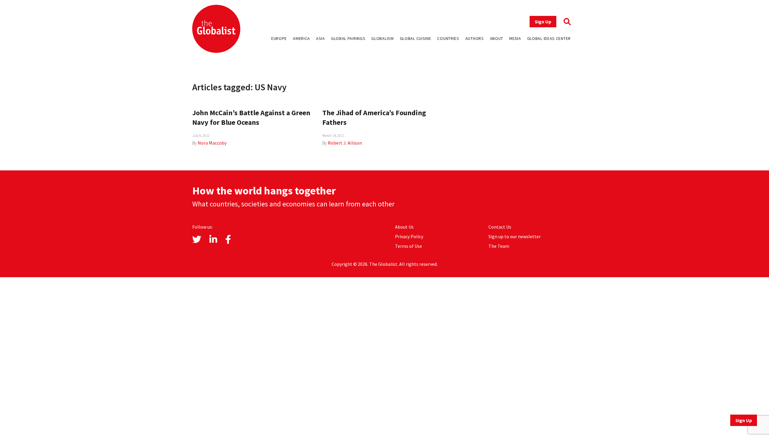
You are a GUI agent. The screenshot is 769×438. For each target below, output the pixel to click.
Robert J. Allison (345, 143)
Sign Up (543, 22)
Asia (320, 38)
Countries (448, 38)
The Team (498, 246)
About (496, 38)
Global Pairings (348, 38)
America (301, 38)
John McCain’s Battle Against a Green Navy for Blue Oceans (251, 117)
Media (515, 38)
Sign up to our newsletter (514, 236)
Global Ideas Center (549, 38)
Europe (279, 38)
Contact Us (499, 227)
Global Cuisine (415, 38)
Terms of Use (408, 246)
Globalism (382, 38)
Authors (474, 38)
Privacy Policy (409, 236)
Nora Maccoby (212, 143)
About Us (404, 227)
